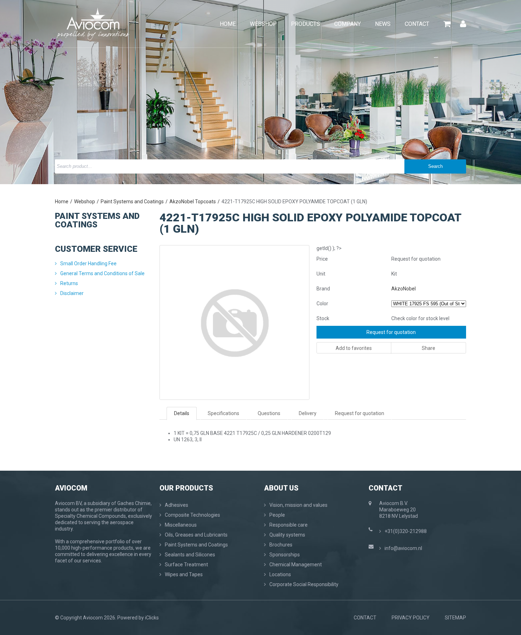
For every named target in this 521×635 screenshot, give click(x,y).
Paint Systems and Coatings (132, 201)
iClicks (152, 617)
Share (428, 348)
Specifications (223, 413)
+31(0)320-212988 (406, 531)
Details (181, 413)
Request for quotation (391, 332)
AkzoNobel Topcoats (192, 201)
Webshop (84, 201)
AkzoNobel (403, 288)
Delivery (307, 413)
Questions (269, 413)
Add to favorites (354, 348)
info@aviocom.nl (403, 548)
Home (61, 201)
